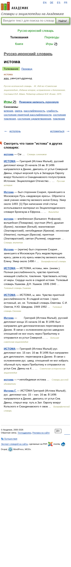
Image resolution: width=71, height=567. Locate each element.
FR (65, 3)
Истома (9, 192)
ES (58, 3)
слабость (52, 110)
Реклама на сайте (41, 433)
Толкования (19, 37)
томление (59, 118)
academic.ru (14, 6)
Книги (19, 44)
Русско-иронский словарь (36, 30)
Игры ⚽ (52, 44)
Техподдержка (24, 433)
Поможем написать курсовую (39, 101)
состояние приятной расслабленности (27, 114)
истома (8, 154)
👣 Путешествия (9, 439)
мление (8, 110)
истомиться (57, 131)
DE (51, 3)
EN (44, 3)
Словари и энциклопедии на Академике (32, 14)
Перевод (26, 68)
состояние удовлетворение (34, 118)
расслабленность (34, 110)
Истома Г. (10, 390)
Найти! (63, 20)
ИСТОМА (10, 161)
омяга (18, 110)
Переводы (51, 37)
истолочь (15, 131)
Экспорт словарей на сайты (14, 444)
